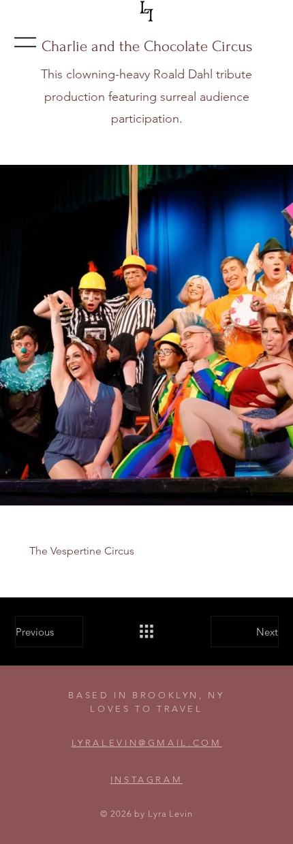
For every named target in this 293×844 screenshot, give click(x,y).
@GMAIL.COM (179, 743)
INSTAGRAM (146, 780)
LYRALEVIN (105, 743)
